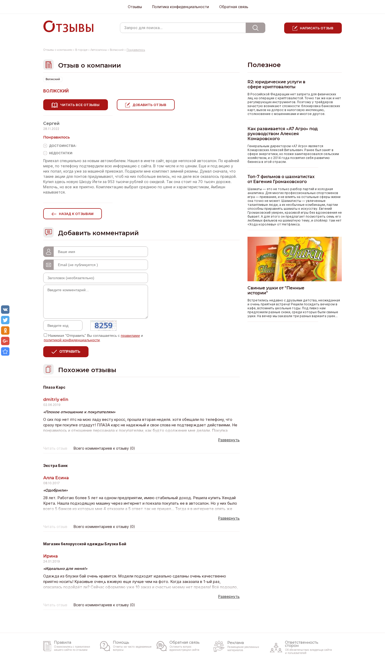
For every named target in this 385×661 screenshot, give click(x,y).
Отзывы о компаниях (57, 50)
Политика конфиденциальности (180, 7)
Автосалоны (98, 50)
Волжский (117, 50)
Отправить (69, 352)
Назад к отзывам (76, 214)
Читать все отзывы (80, 105)
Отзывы (135, 7)
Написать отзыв (316, 28)
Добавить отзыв (149, 105)
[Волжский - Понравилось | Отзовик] (5, 351)
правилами (130, 335)
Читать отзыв (55, 448)
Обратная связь (233, 7)
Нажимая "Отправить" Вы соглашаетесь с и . (93, 337)
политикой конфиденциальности (72, 340)
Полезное (264, 65)
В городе (81, 50)
